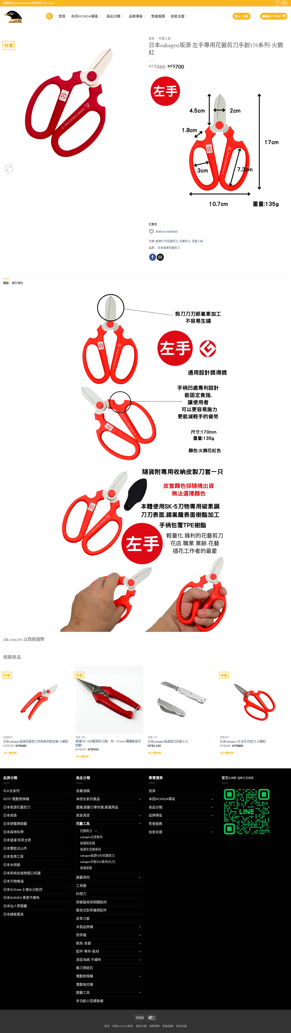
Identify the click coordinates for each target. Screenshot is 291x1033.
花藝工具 (165, 38)
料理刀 (81, 894)
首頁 (62, 16)
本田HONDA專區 (84, 16)
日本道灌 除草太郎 (17, 840)
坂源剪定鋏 (87, 843)
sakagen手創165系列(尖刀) (97, 861)
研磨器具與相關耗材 (91, 902)
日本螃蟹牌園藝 (15, 823)
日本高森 (10, 815)
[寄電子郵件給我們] (284, 3)
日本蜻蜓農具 (13, 914)
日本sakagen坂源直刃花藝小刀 (168, 741)
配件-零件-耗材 (87, 951)
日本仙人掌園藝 (15, 906)
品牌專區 (136, 16)
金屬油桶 (83, 791)
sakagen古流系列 (91, 837)
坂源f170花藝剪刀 (167, 241)
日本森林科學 (13, 832)
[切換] (139, 798)
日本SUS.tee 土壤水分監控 (22, 889)
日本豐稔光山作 (15, 848)
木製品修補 (84, 927)
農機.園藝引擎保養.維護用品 (97, 807)
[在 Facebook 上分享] (152, 257)
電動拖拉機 (84, 984)
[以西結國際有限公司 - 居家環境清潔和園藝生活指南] (21, 16)
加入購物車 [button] (10, 753)
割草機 (81, 935)
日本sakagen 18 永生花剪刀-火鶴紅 (243, 741)
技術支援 (177, 16)
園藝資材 (83, 877)
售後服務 (158, 16)
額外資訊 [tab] (17, 282)
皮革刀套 (83, 918)
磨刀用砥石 (84, 968)
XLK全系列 (11, 791)
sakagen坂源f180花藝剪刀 (97, 855)
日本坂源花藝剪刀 (169, 247)
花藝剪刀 (184, 241)
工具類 (81, 886)
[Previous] (3, 716)
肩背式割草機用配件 (91, 910)
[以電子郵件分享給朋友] (160, 257)
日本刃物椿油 (13, 881)
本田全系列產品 (88, 799)
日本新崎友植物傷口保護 (22, 873)
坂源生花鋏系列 (90, 849)
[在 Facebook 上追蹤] (278, 3)
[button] (49, 16)
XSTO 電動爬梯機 (16, 799)
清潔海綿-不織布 (88, 960)
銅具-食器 (83, 943)
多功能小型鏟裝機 (89, 1001)
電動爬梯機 (84, 976)
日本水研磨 (11, 865)
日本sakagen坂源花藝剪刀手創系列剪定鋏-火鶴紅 (35, 741)
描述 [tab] (6, 282)
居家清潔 (83, 815)
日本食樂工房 (13, 856)
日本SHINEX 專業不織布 (21, 897)
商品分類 (113, 16)
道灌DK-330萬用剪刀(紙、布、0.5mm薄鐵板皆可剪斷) (108, 743)
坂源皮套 (86, 868)
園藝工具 (83, 992)
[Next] (287, 716)
